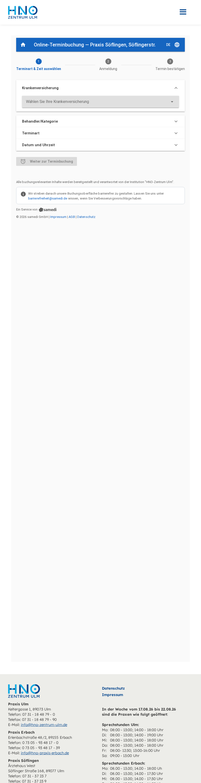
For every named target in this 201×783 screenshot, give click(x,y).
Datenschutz (113, 688)
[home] (23, 12)
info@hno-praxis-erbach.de (45, 753)
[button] (183, 12)
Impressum (112, 694)
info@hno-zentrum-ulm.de (44, 724)
